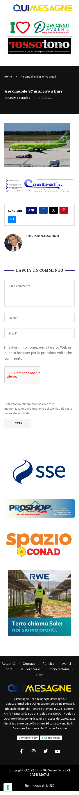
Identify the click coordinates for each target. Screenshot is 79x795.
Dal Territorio (30, 669)
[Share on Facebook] (43, 210)
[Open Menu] (4, 8)
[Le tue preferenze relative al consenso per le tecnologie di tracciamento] (8, 787)
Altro (39, 674)
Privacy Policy (29, 737)
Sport (8, 669)
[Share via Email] (12, 219)
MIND (50, 785)
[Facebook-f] (21, 751)
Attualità (9, 663)
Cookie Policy (52, 737)
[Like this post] (32, 210)
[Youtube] (57, 751)
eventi (66, 663)
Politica (48, 663)
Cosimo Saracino (19, 98)
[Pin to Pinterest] (63, 210)
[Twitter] (45, 751)
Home (8, 76)
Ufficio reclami (58, 669)
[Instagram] (33, 751)
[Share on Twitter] (53, 210)
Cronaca (29, 663)
